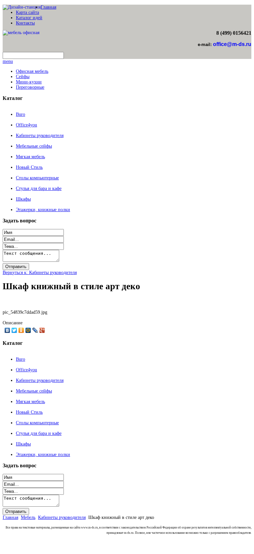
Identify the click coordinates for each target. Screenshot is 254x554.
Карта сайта (27, 12)
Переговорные (30, 87)
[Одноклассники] (21, 330)
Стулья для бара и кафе (39, 188)
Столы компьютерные (37, 177)
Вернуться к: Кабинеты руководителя (40, 272)
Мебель (28, 517)
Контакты (25, 23)
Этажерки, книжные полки (43, 209)
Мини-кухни (29, 81)
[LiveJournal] (35, 330)
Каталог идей (29, 17)
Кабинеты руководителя (40, 135)
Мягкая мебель (30, 156)
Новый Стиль (29, 167)
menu (8, 61)
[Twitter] (14, 330)
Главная (48, 7)
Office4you (26, 124)
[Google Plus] (42, 330)
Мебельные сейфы (34, 146)
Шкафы (23, 199)
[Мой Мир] (28, 330)
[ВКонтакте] (7, 330)
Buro (20, 114)
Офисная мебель (32, 71)
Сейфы (22, 76)
